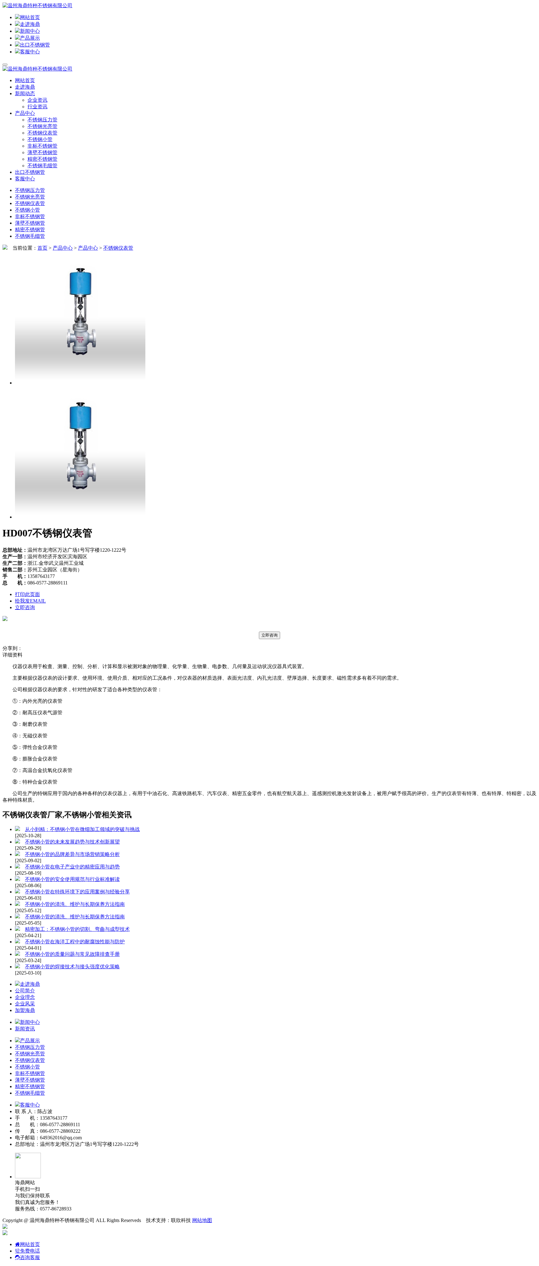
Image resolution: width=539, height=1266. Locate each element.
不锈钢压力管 (42, 119)
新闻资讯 (25, 1028)
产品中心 (63, 248)
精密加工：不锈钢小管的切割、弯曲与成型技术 (77, 929)
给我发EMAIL (30, 601)
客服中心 (30, 51)
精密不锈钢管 (42, 159)
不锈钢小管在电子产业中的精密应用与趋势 (72, 866)
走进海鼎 (30, 24)
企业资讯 (37, 100)
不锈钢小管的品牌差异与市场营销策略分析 (72, 854)
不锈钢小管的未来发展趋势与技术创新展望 (72, 841)
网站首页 (30, 17)
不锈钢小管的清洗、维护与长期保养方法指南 (75, 904)
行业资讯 (37, 106)
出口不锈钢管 (35, 44)
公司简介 (25, 990)
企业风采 (25, 1003)
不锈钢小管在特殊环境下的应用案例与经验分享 (77, 891)
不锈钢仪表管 (42, 132)
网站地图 (202, 1220)
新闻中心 (30, 31)
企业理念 (25, 997)
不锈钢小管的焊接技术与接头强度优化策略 (72, 966)
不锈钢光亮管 (42, 126)
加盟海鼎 (25, 1010)
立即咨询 (25, 607)
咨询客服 (30, 1257)
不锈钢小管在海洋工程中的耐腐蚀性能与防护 (75, 941)
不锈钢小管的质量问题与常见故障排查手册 (72, 954)
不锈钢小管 (39, 139)
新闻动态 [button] (25, 93)
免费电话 (30, 1251)
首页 (42, 248)
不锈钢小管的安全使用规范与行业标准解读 (72, 879)
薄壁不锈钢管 (42, 152)
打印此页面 (27, 594)
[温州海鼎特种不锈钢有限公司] (37, 5)
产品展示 (30, 38)
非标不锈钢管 (42, 146)
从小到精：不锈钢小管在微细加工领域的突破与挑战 (82, 829)
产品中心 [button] (25, 113)
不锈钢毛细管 (42, 165)
